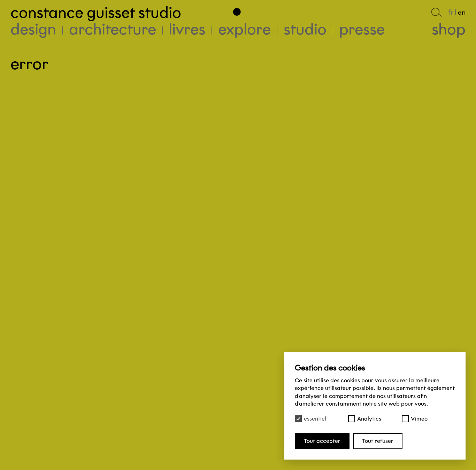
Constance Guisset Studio (95, 12)
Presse (362, 29)
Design (33, 29)
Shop (449, 29)
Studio (305, 29)
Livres (187, 29)
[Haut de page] (238, 10)
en (462, 12)
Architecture (112, 29)
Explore (244, 29)
